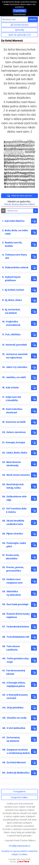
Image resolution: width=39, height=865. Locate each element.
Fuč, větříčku (11, 334)
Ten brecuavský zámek (13, 672)
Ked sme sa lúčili (13, 421)
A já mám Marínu (13, 220)
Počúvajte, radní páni (14, 545)
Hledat (32, 19)
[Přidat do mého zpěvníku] (34, 221)
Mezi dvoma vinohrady (11, 464)
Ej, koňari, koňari (13, 289)
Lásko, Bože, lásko (14, 452)
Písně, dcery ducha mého (19, 204)
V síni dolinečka (13, 728)
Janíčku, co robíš (14, 377)
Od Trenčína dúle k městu (14, 510)
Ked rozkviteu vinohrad (12, 411)
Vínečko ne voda (14, 717)
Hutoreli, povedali (14, 344)
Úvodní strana (20, 24)
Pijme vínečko (12, 533)
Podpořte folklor (19, 797)
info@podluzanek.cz (19, 845)
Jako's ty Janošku (14, 367)
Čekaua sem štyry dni (14, 256)
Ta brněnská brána (15, 626)
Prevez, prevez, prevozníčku (13, 569)
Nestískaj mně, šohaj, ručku (13, 486)
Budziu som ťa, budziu (12, 244)
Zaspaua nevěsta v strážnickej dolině (16, 751)
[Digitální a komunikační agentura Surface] (23, 861)
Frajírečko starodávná (11, 323)
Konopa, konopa (13, 442)
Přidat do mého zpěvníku (21, 195)
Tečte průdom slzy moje (15, 660)
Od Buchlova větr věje (14, 498)
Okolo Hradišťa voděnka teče (13, 522)
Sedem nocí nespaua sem (12, 581)
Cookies (23, 854)
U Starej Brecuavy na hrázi (15, 696)
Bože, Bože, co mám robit (15, 232)
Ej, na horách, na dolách (11, 311)
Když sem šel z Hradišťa (11, 398)
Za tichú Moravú (14, 762)
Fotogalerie (19, 791)
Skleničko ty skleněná (11, 593)
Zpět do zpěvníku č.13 (19, 34)
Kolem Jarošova (14, 432)
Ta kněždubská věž (15, 636)
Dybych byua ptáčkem (11, 278)
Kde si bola (10, 387)
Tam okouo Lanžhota (11, 648)
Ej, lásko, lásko (12, 300)
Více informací (19, 14)
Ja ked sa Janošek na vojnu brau (15, 356)
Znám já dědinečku (15, 772)
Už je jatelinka (12, 707)
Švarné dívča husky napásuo (16, 615)
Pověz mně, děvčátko (10, 557)
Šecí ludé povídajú (15, 604)
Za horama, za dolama (11, 739)
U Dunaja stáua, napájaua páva (13, 684)
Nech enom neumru (16, 474)
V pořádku (19, 10)
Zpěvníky (19, 29)
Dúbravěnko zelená (15, 267)
